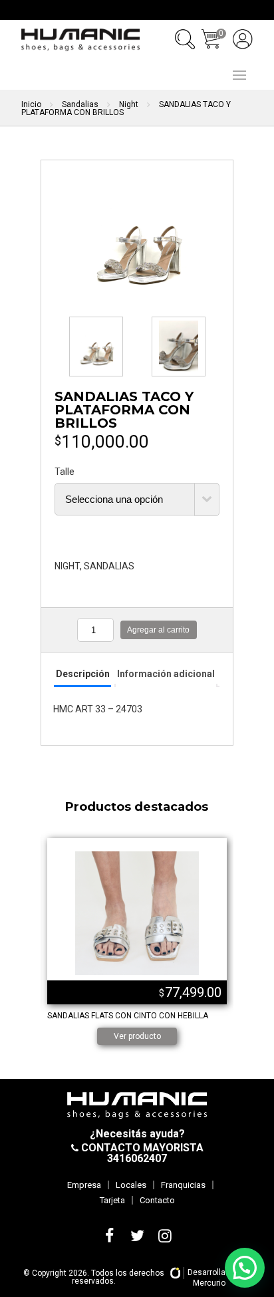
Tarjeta (112, 1200)
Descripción (83, 673)
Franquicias (183, 1185)
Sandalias (80, 104)
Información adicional (166, 673)
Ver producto (137, 1036)
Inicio (31, 104)
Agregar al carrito (158, 630)
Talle (64, 471)
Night (128, 104)
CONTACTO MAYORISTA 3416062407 (141, 1153)
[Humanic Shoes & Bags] (80, 40)
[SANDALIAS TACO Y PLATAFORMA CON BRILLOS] (137, 236)
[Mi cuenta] (243, 39)
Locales (131, 1185)
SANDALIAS (109, 566)
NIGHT (67, 566)
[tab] (82, 674)
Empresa (84, 1185)
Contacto (157, 1200)
